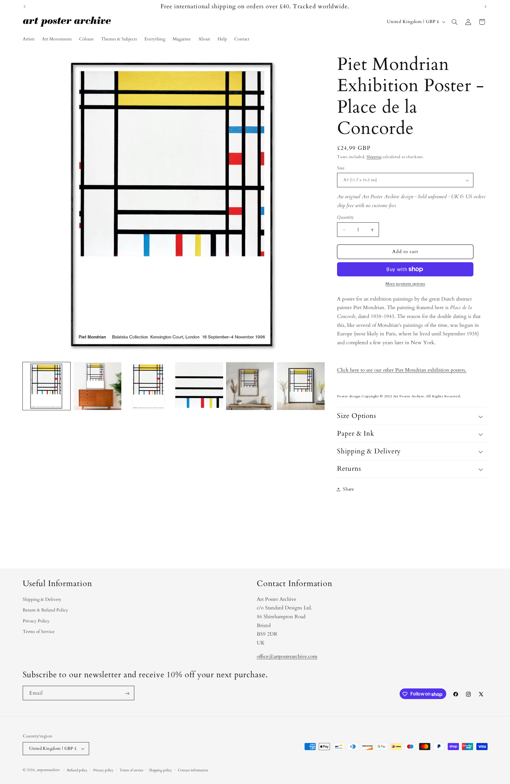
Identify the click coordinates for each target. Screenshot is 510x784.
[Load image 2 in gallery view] (97, 386)
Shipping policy (160, 770)
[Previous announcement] (24, 6)
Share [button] (348, 489)
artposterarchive (48, 770)
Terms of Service (39, 631)
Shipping (374, 157)
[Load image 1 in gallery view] (47, 386)
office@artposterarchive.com (287, 656)
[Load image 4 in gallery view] (199, 386)
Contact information (193, 770)
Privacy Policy (36, 621)
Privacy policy (103, 770)
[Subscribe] (127, 693)
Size (340, 168)
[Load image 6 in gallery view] (301, 386)
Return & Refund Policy (45, 610)
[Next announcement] (485, 6)
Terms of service (131, 770)
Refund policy (77, 770)
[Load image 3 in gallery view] (148, 386)
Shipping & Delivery (42, 599)
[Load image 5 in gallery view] (250, 386)
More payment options (405, 283)
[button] (454, 22)
